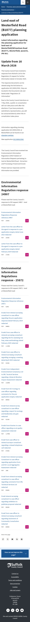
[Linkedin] (17, 539)
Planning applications (7, 10)
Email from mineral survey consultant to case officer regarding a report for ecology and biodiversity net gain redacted (12, 411)
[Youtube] (22, 610)
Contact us (15, 574)
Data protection (15, 584)
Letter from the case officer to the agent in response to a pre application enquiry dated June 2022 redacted (12, 231)
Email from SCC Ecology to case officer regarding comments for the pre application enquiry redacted (11, 393)
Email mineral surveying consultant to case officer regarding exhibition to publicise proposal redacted (11, 500)
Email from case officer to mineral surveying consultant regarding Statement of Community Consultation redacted (11, 518)
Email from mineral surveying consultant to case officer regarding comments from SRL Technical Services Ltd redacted (12, 481)
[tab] (23, 2)
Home (3, 7)
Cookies (15, 587)
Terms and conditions (15, 580)
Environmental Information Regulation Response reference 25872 (12, 301)
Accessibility (15, 577)
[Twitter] (7, 539)
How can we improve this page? (13, 553)
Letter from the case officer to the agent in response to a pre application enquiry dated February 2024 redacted (11, 248)
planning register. (7, 135)
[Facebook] (3, 539)
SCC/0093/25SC (18, 139)
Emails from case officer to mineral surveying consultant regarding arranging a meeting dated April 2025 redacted (12, 356)
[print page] (21, 539)
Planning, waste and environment (16, 7)
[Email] (12, 539)
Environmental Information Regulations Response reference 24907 (11, 215)
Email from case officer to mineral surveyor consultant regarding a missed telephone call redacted (11, 444)
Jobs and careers (15, 590)
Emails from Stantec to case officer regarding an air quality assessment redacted (11, 428)
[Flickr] (17, 610)
